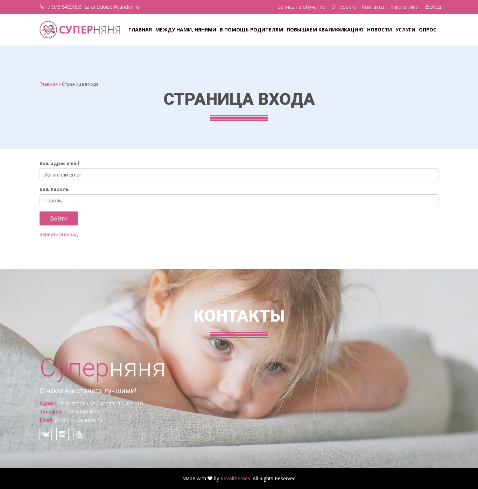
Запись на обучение (301, 6)
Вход (435, 6)
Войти (59, 218)
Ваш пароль (54, 189)
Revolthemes (235, 478)
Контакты (373, 6)
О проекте (343, 6)
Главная (140, 29)
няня (90, 29)
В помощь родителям (251, 29)
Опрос (427, 29)
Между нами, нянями (185, 29)
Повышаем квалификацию (325, 29)
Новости (379, 29)
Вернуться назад (59, 234)
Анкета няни (405, 6)
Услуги (405, 29)
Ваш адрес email (59, 163)
